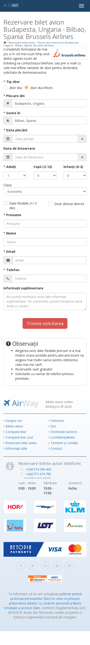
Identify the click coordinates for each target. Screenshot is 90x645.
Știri (53, 426)
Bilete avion (14, 426)
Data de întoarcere (19, 148)
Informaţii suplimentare (23, 288)
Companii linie (15, 432)
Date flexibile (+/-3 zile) (23, 205)
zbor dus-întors (41, 87)
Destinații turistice (63, 432)
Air (12, 6)
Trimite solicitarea (45, 323)
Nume (11, 233)
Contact (56, 448)
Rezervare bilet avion (21, 443)
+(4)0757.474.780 (38, 474)
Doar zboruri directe (69, 204)
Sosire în (13, 113)
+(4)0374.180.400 (38, 469)
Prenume (13, 215)
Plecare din (15, 96)
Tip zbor (13, 81)
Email (10, 251)
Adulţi (11, 166)
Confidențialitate (62, 437)
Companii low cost (19, 437)
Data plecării (16, 130)
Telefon (12, 270)
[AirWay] (4, 42)
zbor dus (15, 87)
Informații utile (16, 448)
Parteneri (57, 420)
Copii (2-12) (42, 166)
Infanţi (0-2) (73, 166)
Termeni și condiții (64, 443)
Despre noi (13, 420)
